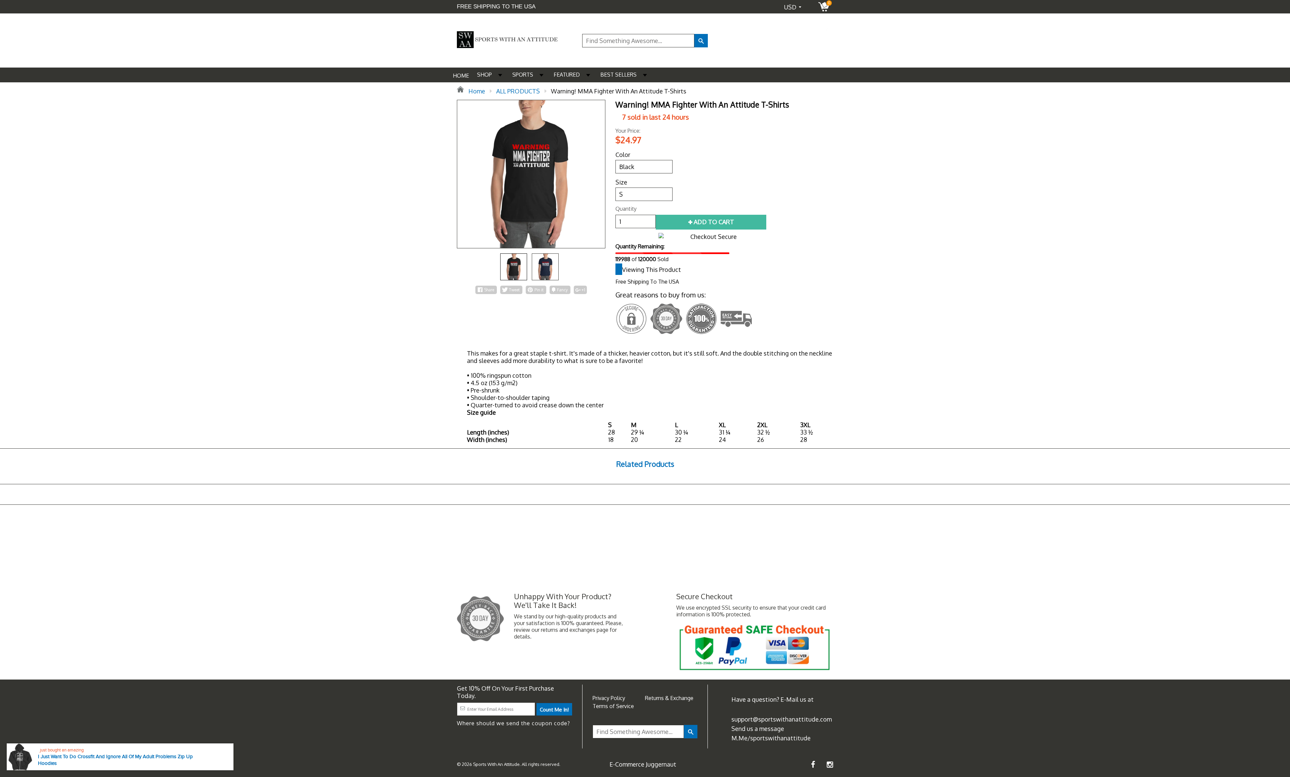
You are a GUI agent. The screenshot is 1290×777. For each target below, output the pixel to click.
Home (476, 91)
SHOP (484, 74)
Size (621, 182)
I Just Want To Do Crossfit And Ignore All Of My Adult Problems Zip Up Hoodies (115, 760)
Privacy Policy (609, 698)
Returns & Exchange (669, 698)
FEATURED (567, 74)
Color (622, 154)
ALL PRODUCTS (518, 91)
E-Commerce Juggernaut (642, 764)
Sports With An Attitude (496, 764)
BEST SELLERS (618, 74)
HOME (461, 75)
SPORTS (522, 74)
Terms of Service (613, 706)
